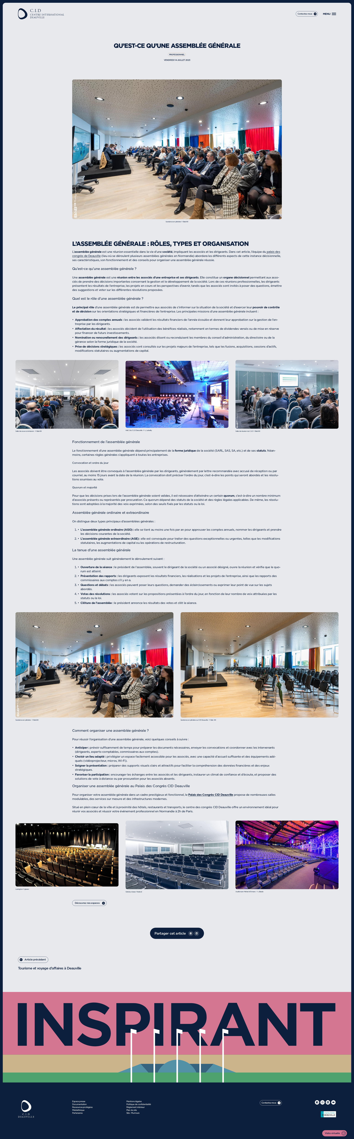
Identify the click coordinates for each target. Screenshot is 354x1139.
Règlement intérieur (135, 1107)
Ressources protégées (82, 1107)
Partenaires (77, 1113)
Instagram (322, 1102)
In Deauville (328, 1114)
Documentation (79, 1104)
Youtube (333, 1102)
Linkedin (196, 933)
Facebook (190, 933)
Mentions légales (134, 1102)
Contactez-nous (305, 14)
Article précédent (35, 960)
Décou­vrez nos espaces (87, 903)
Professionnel (177, 55)
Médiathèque (78, 1110)
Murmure (135, 1113)
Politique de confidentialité (138, 1104)
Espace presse (78, 1102)
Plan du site (131, 1110)
